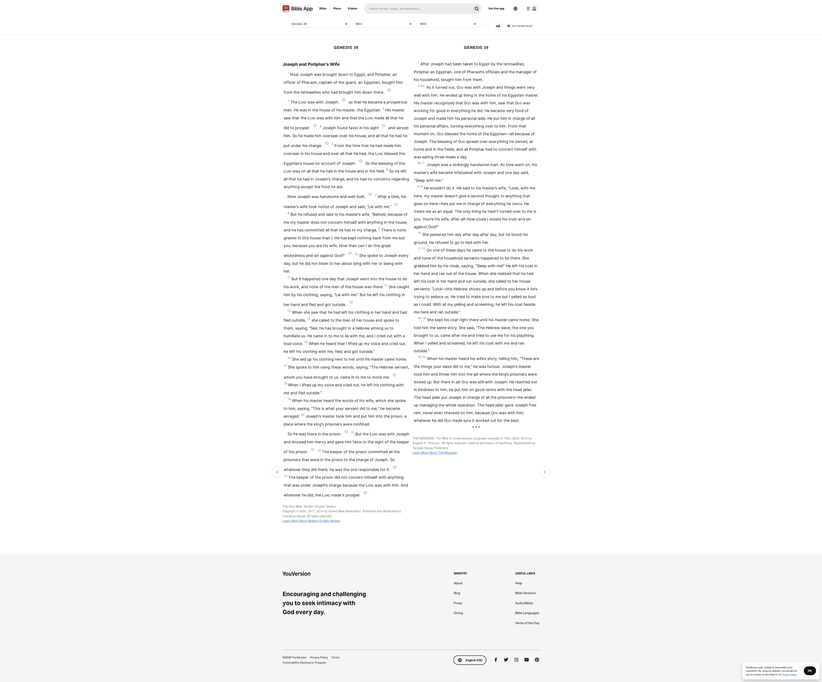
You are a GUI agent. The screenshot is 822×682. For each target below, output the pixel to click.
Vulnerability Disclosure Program (304, 662)
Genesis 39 (299, 23)
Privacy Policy (319, 657)
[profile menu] (531, 8)
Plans (337, 8)
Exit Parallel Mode (522, 25)
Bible (322, 8)
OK (810, 670)
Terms (335, 657)
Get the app (496, 8)
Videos (352, 8)
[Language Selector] (515, 8)
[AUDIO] (485, 25)
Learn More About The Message (435, 452)
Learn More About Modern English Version (311, 521)
